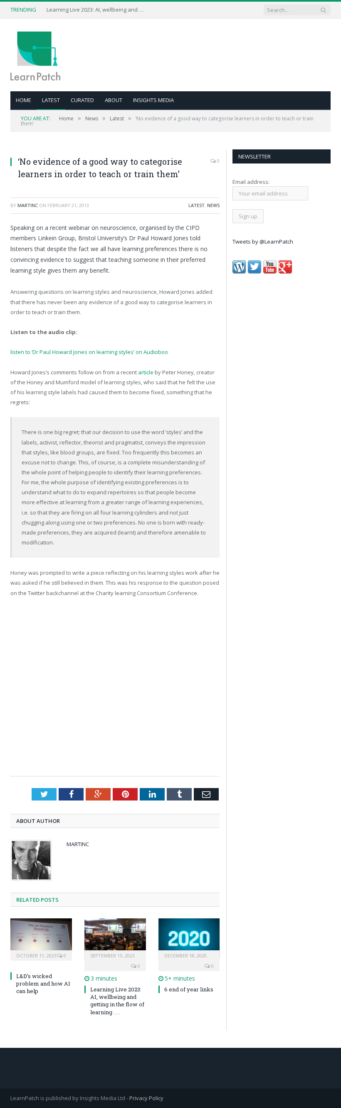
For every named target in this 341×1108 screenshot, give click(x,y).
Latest (51, 100)
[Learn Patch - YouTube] (270, 271)
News (213, 205)
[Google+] (285, 271)
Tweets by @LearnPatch (262, 241)
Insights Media (153, 100)
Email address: (250, 181)
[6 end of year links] (189, 938)
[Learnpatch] (35, 55)
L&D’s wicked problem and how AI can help (96, 9)
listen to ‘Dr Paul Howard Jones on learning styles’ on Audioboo (89, 352)
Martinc (27, 205)
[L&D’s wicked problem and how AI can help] (41, 938)
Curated (82, 100)
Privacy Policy (146, 1098)
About (113, 100)
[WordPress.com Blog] (239, 271)
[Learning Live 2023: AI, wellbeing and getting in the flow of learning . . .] (115, 938)
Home (23, 100)
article (145, 372)
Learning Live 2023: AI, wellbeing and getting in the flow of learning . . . (117, 1001)
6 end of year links (188, 989)
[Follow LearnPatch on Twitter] (254, 271)
